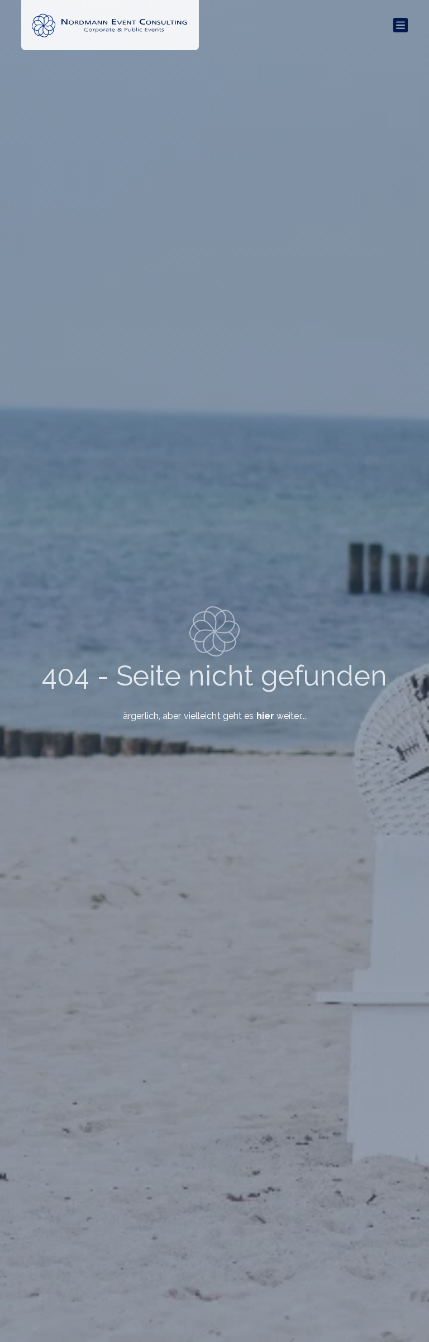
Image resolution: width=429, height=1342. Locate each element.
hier (265, 716)
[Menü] (400, 25)
